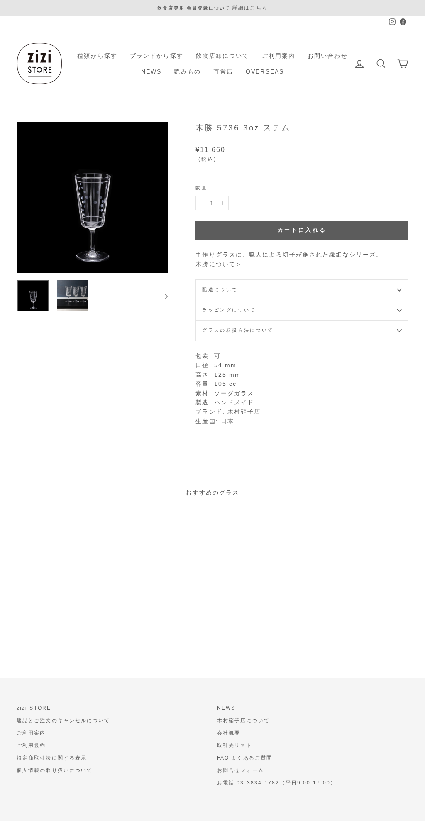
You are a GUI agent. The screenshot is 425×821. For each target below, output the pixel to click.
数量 (201, 187)
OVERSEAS (265, 71)
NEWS (151, 71)
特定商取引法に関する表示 (52, 758)
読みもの (187, 71)
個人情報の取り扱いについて (55, 770)
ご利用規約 (31, 745)
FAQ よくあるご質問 (244, 758)
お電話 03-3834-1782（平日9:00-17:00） (276, 783)
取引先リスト (234, 745)
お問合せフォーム (240, 770)
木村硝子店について (243, 720)
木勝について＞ (218, 264)
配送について (220, 289)
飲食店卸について (222, 55)
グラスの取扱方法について (238, 330)
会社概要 (228, 733)
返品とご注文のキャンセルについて (63, 720)
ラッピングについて (229, 309)
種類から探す (97, 55)
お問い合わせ (328, 55)
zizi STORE (34, 708)
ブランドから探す (156, 55)
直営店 (223, 71)
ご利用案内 (279, 55)
